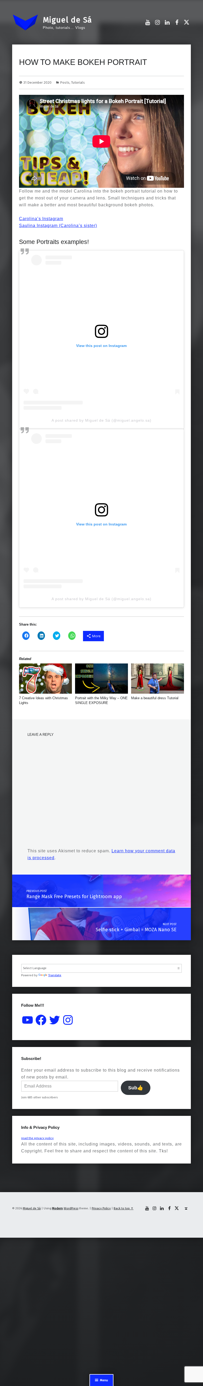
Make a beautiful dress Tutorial (154, 698)
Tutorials (78, 82)
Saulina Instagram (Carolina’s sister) (58, 225)
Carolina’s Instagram (41, 218)
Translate (54, 975)
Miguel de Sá (67, 20)
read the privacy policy (37, 1138)
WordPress (71, 1208)
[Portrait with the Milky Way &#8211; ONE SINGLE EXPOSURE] (101, 678)
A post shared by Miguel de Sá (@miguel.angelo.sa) (101, 420)
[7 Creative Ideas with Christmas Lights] (45, 678)
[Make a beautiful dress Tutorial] (157, 678)
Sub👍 (135, 1087)
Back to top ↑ (123, 1208)
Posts (65, 82)
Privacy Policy (101, 1208)
